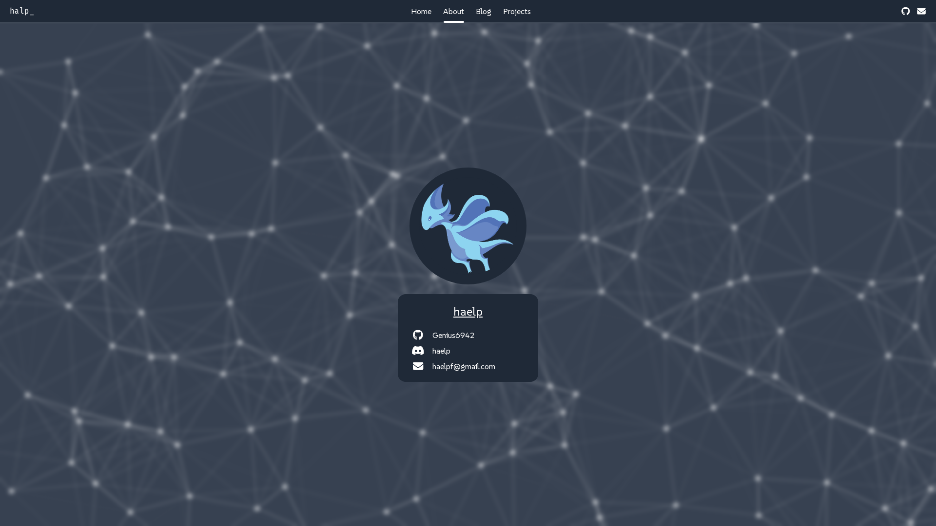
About (453, 11)
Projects (517, 11)
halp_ (22, 11)
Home (421, 11)
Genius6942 (453, 335)
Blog (483, 11)
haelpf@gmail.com (463, 366)
